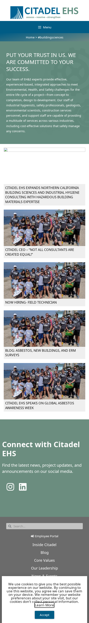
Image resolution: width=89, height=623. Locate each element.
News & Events (44, 575)
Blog (45, 552)
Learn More (44, 605)
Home (30, 37)
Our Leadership (44, 568)
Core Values (44, 560)
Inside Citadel (44, 544)
